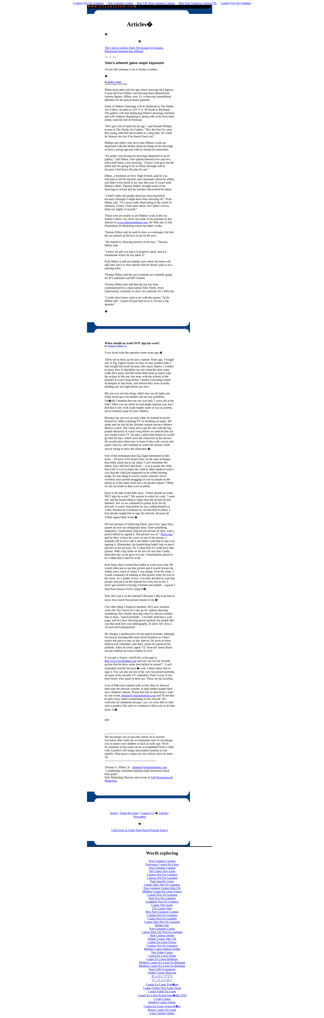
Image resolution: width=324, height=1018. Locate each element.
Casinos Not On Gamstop (88, 3)
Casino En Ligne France (162, 942)
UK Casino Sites (162, 908)
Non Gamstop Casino (120, 3)
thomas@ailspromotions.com (139, 695)
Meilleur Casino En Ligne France (162, 891)
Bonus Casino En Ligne (162, 1009)
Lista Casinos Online (162, 1013)
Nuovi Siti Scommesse (162, 969)
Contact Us (147, 813)
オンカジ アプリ (162, 976)
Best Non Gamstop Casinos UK (198, 3)
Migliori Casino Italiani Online (162, 949)
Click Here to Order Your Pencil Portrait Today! (139, 830)
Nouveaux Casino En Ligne (162, 864)
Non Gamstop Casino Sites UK (162, 888)
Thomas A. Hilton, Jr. (117, 346)
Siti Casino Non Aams (162, 871)
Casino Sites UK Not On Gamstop (162, 932)
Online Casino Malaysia (162, 972)
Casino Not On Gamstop (162, 918)
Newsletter (139, 816)
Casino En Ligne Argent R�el (162, 1006)
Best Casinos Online (162, 935)
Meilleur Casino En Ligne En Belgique (162, 962)
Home (114, 813)
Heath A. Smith (114, 82)
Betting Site (162, 925)
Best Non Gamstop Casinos (162, 911)
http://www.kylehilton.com (120, 661)
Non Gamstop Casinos (162, 861)
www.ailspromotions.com (132, 222)
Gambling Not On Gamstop (162, 901)
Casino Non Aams (162, 905)
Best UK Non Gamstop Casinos (156, 3)
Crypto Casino (162, 999)
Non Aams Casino (162, 952)
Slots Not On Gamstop (162, 898)
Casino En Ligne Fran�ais (162, 984)
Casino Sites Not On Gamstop (162, 884)
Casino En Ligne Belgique (162, 959)
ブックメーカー (162, 980)
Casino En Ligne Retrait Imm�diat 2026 (162, 995)
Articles (163, 813)
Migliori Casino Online (162, 1002)
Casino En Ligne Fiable (162, 955)
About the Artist (128, 813)
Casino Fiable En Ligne (162, 991)
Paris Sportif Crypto (162, 881)
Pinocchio (166, 534)
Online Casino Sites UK (162, 938)
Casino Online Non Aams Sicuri (162, 988)
